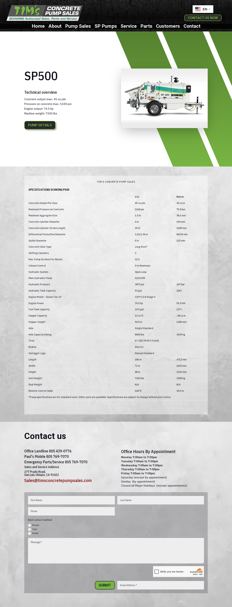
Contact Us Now (203, 18)
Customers (168, 27)
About (54, 27)
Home (38, 27)
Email (35, 533)
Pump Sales (78, 27)
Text (34, 529)
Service (129, 27)
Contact (192, 27)
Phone (35, 525)
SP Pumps (106, 27)
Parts (146, 27)
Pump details (40, 125)
